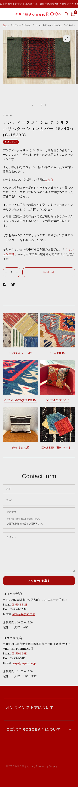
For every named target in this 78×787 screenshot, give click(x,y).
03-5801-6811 (19, 653)
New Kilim (58, 353)
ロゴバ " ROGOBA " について (33, 729)
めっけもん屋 (20, 447)
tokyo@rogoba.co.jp (24, 663)
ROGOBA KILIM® (20, 353)
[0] (72, 14)
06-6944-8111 (19, 604)
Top (5, 25)
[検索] (66, 14)
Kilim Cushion (57, 400)
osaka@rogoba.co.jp (23, 613)
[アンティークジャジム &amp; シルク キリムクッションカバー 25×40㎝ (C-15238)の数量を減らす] (6, 272)
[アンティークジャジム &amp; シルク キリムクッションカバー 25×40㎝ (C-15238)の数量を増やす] (17, 272)
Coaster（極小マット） (57, 447)
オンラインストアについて (30, 707)
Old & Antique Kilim (20, 400)
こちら (49, 179)
